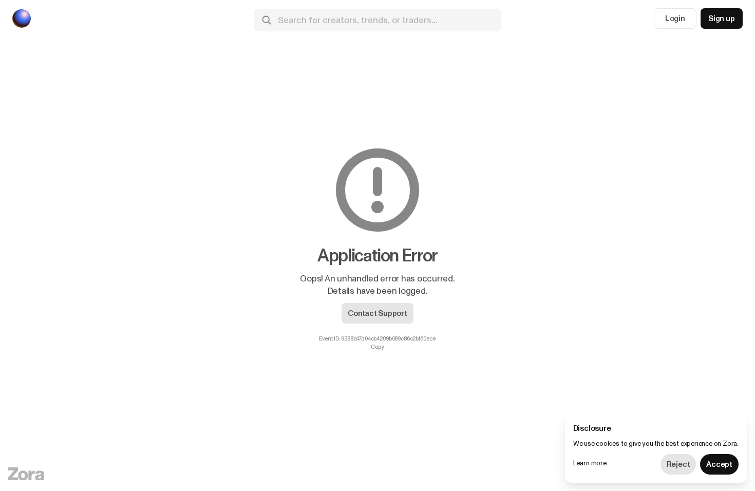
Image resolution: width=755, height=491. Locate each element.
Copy (377, 347)
